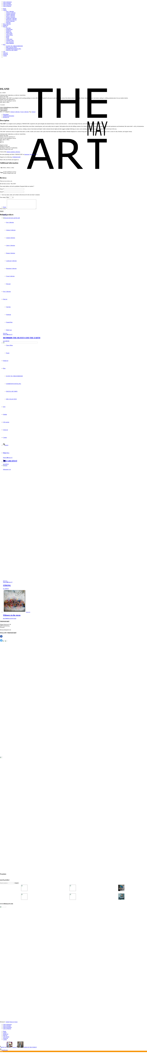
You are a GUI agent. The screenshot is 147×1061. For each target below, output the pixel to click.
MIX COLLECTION (11, 47)
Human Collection (10, 17)
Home (4, 8)
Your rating (3, 197)
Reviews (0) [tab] (6, 117)
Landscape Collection (11, 18)
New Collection (10, 11)
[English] (2, 876)
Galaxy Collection (10, 15)
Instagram (26, 154)
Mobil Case (9, 32)
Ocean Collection (10, 21)
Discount (8, 22)
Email (2, 191)
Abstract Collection (10, 12)
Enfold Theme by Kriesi (11, 1022)
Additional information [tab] (8, 115)
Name (2, 189)
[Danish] (0, 876)
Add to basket (4, 110)
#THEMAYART (16, 157)
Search (16, 883)
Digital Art (5, 25)
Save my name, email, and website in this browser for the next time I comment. (21, 194)
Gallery (5, 10)
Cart (4, 51)
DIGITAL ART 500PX (11, 50)
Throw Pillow (9, 35)
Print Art (5, 26)
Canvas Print (9, 33)
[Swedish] (3, 876)
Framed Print (9, 29)
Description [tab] (6, 114)
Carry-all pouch (10, 41)
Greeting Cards (9, 40)
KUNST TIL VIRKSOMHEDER (14, 46)
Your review (3, 208)
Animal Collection (10, 14)
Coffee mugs (9, 39)
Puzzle (7, 36)
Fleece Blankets (10, 43)
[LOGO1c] (66, 198)
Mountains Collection (11, 19)
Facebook (32, 154)
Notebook (8, 30)
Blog (4, 44)
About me (5, 54)
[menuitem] (75, 8)
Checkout (5, 53)
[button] (9, 107)
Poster (7, 37)
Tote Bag (8, 28)
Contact (5, 55)
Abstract (33, 111)
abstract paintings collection (13, 151)
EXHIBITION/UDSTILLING (13, 48)
